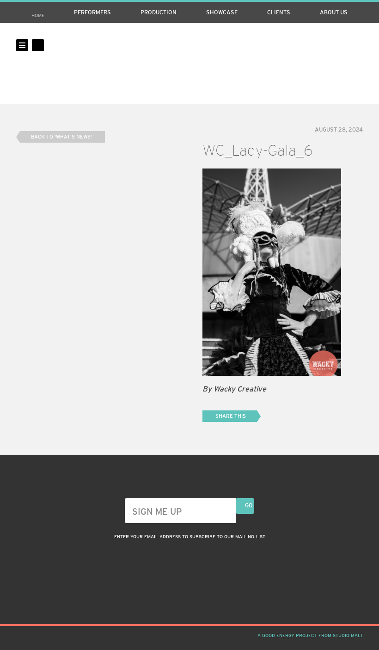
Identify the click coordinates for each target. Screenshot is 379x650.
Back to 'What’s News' (61, 136)
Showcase (222, 12)
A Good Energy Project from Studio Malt (310, 635)
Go (249, 505)
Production (159, 12)
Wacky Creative (189, 63)
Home (37, 15)
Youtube (357, 45)
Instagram (325, 45)
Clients (278, 12)
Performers (92, 12)
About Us (334, 12)
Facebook (341, 45)
